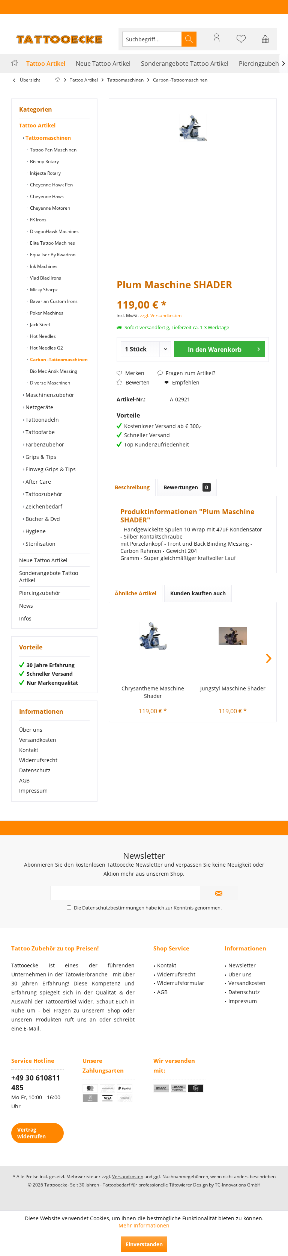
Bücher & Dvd (42, 518)
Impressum (33, 790)
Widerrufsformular (180, 983)
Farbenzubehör (44, 444)
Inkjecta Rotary (45, 173)
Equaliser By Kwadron (52, 254)
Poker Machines (46, 313)
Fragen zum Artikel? (189, 373)
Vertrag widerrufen (31, 1133)
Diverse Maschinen (49, 383)
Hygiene (35, 531)
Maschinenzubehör (49, 394)
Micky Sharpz (43, 289)
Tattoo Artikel (37, 125)
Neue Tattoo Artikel (43, 560)
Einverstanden (144, 1244)
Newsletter (242, 965)
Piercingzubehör (39, 592)
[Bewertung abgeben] (193, 294)
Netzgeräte (38, 407)
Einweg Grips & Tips (50, 469)
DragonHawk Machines (54, 231)
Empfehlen (185, 382)
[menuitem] (265, 39)
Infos (25, 618)
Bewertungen (186, 487)
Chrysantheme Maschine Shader (153, 692)
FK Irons (37, 219)
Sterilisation (40, 543)
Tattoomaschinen (47, 137)
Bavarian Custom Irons (53, 301)
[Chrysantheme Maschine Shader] (153, 636)
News (26, 605)
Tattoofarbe (39, 432)
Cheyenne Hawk (46, 196)
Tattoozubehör (43, 494)
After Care (37, 481)
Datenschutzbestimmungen (113, 907)
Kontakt (28, 750)
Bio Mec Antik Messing (53, 371)
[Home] (14, 63)
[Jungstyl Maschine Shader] (232, 636)
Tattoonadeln (41, 419)
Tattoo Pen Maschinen (52, 150)
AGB (24, 780)
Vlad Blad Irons (45, 278)
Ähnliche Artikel (135, 593)
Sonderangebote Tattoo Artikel (48, 576)
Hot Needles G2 (46, 348)
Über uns (30, 729)
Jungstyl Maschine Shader (233, 688)
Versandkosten (37, 739)
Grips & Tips (40, 456)
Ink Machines (43, 266)
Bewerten (137, 382)
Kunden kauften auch (198, 593)
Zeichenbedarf (43, 506)
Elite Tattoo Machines (52, 243)
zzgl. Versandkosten (161, 315)
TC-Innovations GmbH (238, 1185)
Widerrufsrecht (38, 760)
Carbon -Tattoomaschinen (58, 359)
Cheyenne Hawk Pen (51, 185)
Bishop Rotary (44, 161)
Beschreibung (132, 487)
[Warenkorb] (265, 42)
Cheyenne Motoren (49, 208)
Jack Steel (39, 324)
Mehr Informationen (144, 1225)
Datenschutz (35, 770)
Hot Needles (42, 336)
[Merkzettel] (241, 42)
